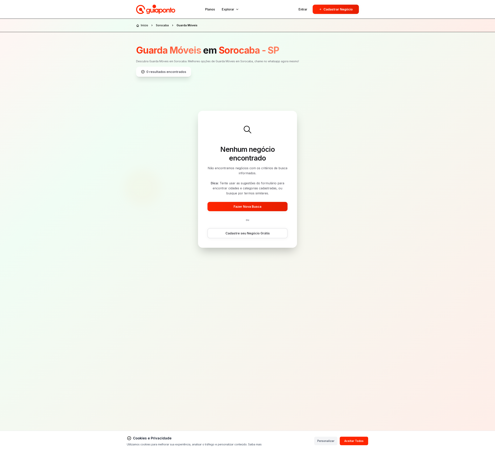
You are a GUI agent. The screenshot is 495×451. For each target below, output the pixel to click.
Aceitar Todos (354, 440)
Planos (210, 9)
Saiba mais (255, 444)
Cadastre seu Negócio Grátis (247, 233)
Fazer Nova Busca (247, 206)
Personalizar (325, 440)
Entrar (303, 9)
